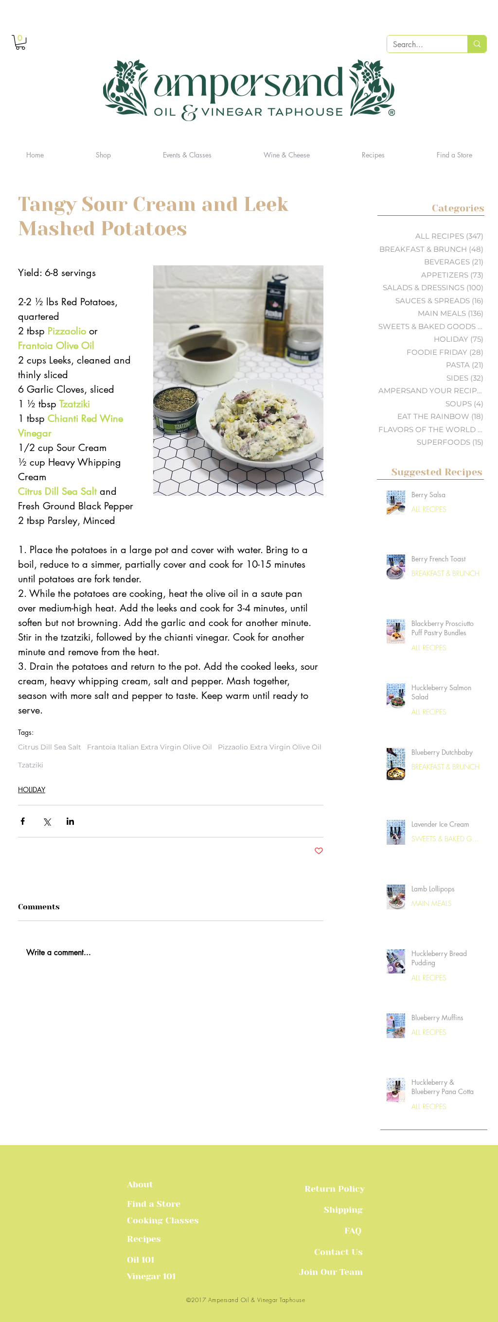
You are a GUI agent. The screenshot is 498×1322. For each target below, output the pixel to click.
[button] (20, 42)
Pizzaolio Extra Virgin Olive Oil (269, 747)
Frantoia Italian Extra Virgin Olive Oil (149, 747)
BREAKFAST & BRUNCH (445, 573)
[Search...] (476, 43)
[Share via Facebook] (22, 821)
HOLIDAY (31, 789)
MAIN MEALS (431, 903)
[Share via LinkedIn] (70, 821)
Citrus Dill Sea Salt (49, 747)
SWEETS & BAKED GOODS (446, 839)
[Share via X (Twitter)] (46, 821)
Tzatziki (30, 765)
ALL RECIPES (428, 509)
